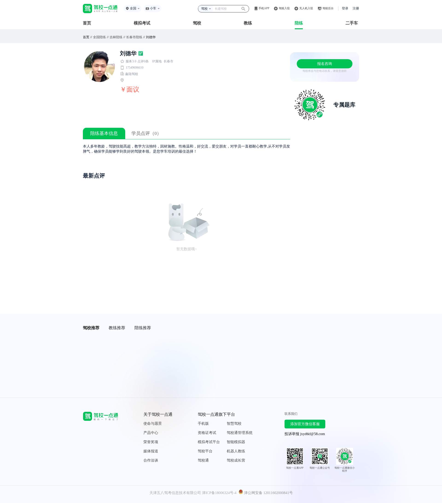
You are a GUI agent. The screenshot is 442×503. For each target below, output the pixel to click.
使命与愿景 (152, 423)
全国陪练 (99, 37)
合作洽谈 (150, 460)
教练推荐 (117, 328)
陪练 (299, 23)
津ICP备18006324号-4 (219, 493)
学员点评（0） (146, 133)
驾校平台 (205, 451)
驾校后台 (328, 8)
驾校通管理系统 (240, 433)
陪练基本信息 (104, 133)
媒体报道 (150, 451)
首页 (87, 23)
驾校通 (203, 460)
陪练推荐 (142, 328)
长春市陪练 (134, 37)
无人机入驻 (306, 8)
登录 (345, 8)
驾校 (197, 23)
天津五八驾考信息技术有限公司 (175, 493)
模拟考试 (142, 23)
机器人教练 (236, 451)
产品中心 (150, 433)
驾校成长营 (236, 460)
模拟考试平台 (209, 442)
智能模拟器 (236, 442)
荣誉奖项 (150, 442)
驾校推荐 (91, 328)
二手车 (352, 23)
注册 (356, 8)
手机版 (203, 423)
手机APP (264, 8)
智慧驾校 (234, 423)
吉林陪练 (116, 37)
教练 (248, 23)
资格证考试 (207, 433)
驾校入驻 (284, 8)
